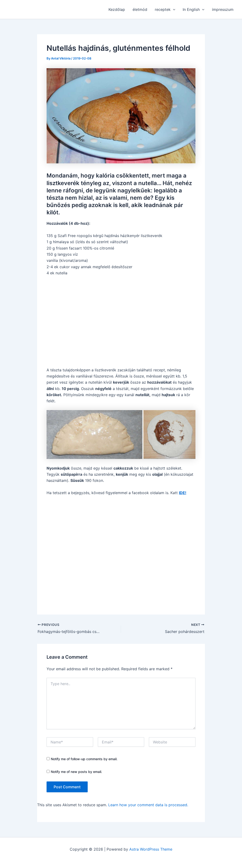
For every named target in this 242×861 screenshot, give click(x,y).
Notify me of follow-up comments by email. (84, 759)
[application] (173, 9)
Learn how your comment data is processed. (148, 804)
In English (191, 9)
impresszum (222, 9)
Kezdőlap (116, 9)
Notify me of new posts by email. (76, 772)
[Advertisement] (121, 321)
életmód (140, 9)
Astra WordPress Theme (150, 849)
